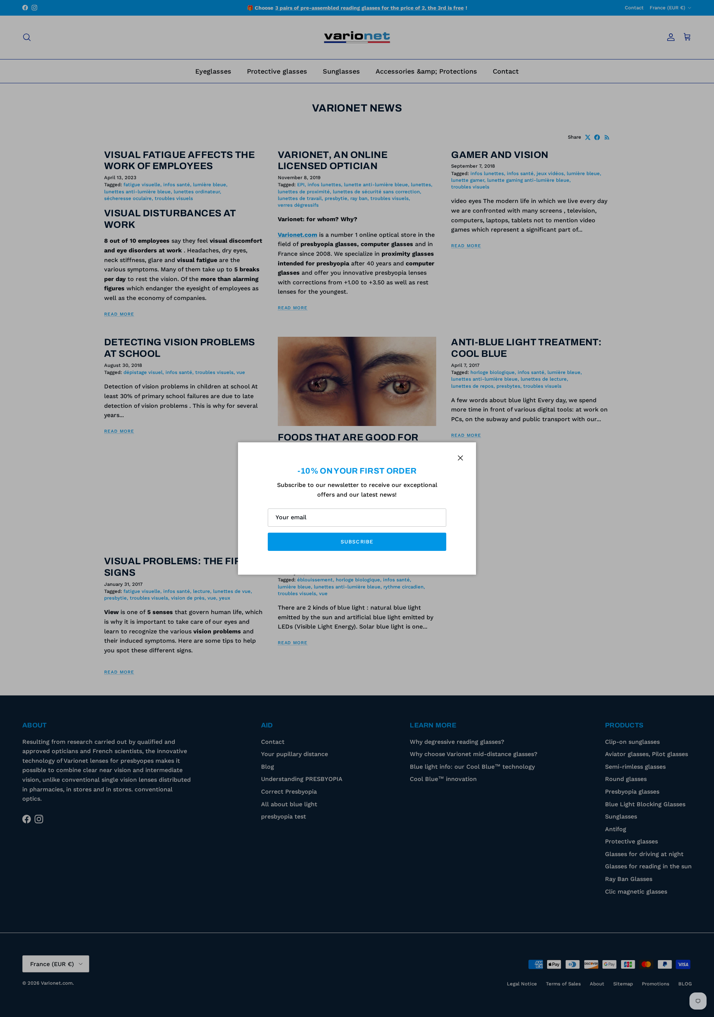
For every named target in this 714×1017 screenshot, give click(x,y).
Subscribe (357, 542)
